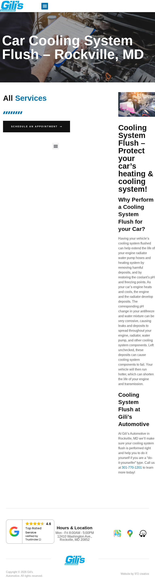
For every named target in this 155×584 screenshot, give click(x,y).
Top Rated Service (33, 530)
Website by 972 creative (135, 573)
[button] (44, 6)
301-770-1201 (132, 467)
